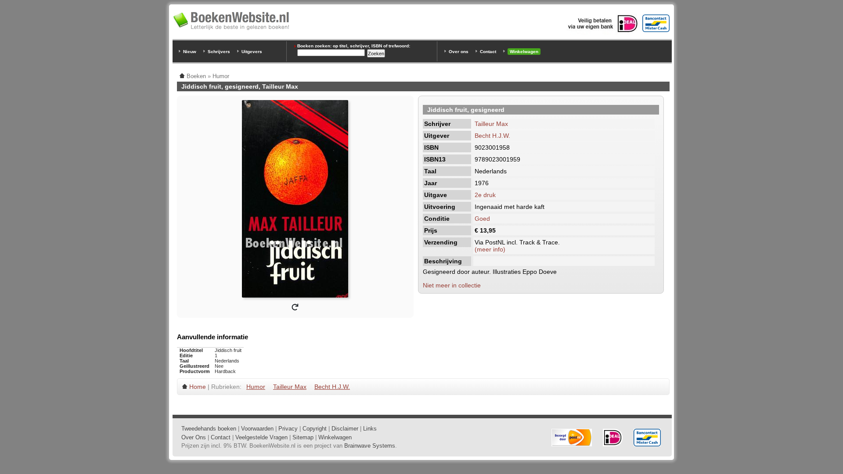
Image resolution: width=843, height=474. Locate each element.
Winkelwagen (524, 51)
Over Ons (193, 437)
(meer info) (490, 249)
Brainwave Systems (369, 445)
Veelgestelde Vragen (261, 437)
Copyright (315, 428)
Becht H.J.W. (492, 135)
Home (197, 386)
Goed (482, 218)
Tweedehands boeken (208, 428)
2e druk (485, 194)
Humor (255, 386)
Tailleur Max (491, 123)
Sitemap (302, 437)
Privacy (288, 428)
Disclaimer (344, 428)
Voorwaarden (257, 428)
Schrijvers (219, 51)
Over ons (458, 51)
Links (370, 428)
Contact (488, 51)
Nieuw (189, 51)
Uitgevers (251, 51)
